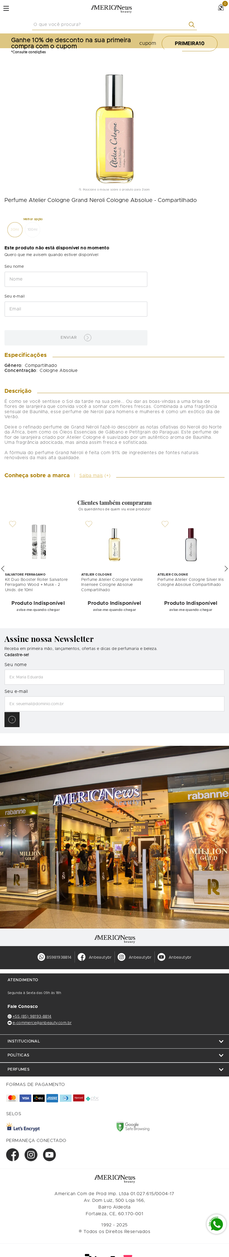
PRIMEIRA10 (189, 43)
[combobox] (114, 25)
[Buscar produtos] (193, 25)
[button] (15, 229)
